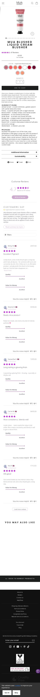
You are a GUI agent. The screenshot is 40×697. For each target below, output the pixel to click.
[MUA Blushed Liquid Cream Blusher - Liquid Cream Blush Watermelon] (9, 562)
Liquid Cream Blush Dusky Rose (6, 67)
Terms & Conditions (20, 609)
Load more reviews (20, 509)
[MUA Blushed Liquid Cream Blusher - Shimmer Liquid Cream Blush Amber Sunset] (11, 564)
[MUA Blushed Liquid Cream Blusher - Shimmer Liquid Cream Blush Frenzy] (8, 564)
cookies (17, 686)
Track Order (20, 625)
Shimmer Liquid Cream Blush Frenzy (18, 73)
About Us (20, 592)
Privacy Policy (20, 611)
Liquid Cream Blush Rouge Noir (25, 67)
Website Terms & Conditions (20, 616)
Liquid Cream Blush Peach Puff (15, 67)
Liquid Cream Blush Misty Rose (11, 67)
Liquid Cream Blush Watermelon (20, 67)
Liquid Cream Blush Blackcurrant (34, 67)
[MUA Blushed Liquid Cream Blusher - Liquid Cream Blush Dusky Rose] (3, 562)
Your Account (20, 622)
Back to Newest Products (21, 579)
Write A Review (20, 197)
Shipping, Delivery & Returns (20, 606)
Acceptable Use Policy (20, 614)
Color (20, 63)
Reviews (20, 595)
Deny (16, 693)
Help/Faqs (20, 600)
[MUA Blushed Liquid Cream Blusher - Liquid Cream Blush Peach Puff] (7, 562)
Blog (20, 627)
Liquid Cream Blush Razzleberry (29, 67)
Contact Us (20, 597)
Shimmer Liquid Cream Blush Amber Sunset (22, 73)
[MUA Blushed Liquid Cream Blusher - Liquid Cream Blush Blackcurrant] (6, 564)
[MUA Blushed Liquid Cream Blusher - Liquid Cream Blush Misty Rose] (5, 562)
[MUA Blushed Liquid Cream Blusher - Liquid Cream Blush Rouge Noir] (12, 562)
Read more (7, 270)
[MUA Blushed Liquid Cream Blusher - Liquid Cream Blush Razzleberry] (14, 562)
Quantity (20, 78)
